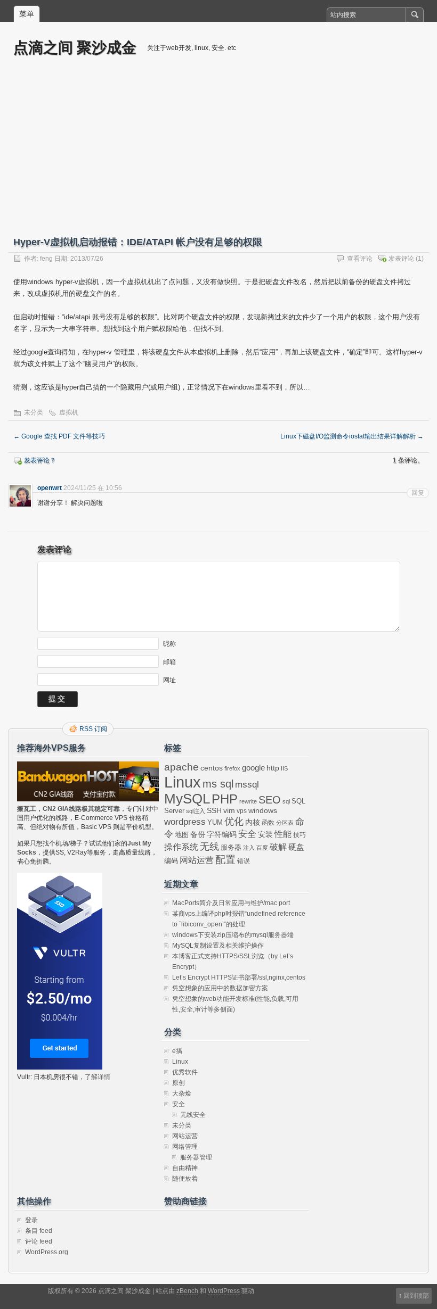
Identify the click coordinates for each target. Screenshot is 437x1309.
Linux (182, 782)
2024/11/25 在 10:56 (92, 488)
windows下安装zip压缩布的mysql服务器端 (233, 935)
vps (242, 811)
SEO (269, 800)
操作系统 (181, 846)
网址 (169, 680)
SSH (214, 811)
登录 (31, 1220)
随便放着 (185, 1178)
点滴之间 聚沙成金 (74, 47)
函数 (268, 822)
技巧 (299, 835)
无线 (209, 846)
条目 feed (38, 1231)
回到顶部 (416, 1295)
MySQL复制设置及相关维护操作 (218, 945)
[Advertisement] (218, 152)
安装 (265, 834)
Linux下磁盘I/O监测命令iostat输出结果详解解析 (352, 436)
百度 (262, 847)
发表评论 (401, 258)
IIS (284, 768)
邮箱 (169, 662)
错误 (243, 861)
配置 (225, 859)
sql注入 (195, 811)
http (272, 768)
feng (46, 258)
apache (181, 767)
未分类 (33, 412)
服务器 (231, 847)
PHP (225, 799)
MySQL (187, 798)
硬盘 (296, 847)
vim (229, 811)
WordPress (224, 1291)
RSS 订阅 (93, 729)
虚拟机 (68, 412)
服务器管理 (196, 1157)
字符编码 (222, 835)
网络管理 (185, 1146)
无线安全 (193, 1115)
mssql (247, 784)
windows (262, 811)
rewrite (248, 801)
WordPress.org (46, 1252)
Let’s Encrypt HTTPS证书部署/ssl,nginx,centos (238, 977)
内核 (252, 822)
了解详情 (97, 1077)
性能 (283, 834)
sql (286, 801)
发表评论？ (40, 460)
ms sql (218, 784)
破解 (278, 846)
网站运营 (197, 860)
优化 (234, 821)
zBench (187, 1291)
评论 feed (38, 1241)
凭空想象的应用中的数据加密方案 (220, 988)
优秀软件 (185, 1072)
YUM (215, 822)
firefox (232, 768)
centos (211, 768)
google (253, 768)
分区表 (285, 822)
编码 (171, 861)
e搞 (177, 1051)
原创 (178, 1083)
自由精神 (185, 1168)
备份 (197, 835)
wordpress (185, 821)
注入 (249, 847)
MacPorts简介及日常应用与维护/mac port (231, 903)
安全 (247, 834)
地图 (182, 835)
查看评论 (360, 258)
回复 (417, 492)
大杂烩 (181, 1093)
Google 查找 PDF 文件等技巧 (59, 436)
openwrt (49, 488)
